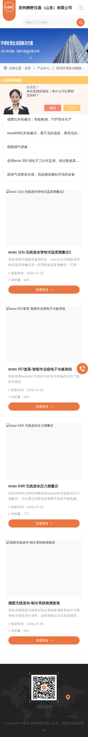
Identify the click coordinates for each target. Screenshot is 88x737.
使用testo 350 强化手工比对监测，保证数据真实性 (44, 161)
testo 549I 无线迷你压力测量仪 (33, 486)
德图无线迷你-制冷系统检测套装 (34, 603)
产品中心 (43, 68)
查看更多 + (44, 289)
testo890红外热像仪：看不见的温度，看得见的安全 (44, 133)
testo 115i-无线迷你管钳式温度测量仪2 (39, 252)
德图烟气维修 (17, 147)
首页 (28, 68)
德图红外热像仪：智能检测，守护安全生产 (39, 119)
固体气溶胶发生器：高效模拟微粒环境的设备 (41, 174)
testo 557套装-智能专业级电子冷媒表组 (40, 369)
